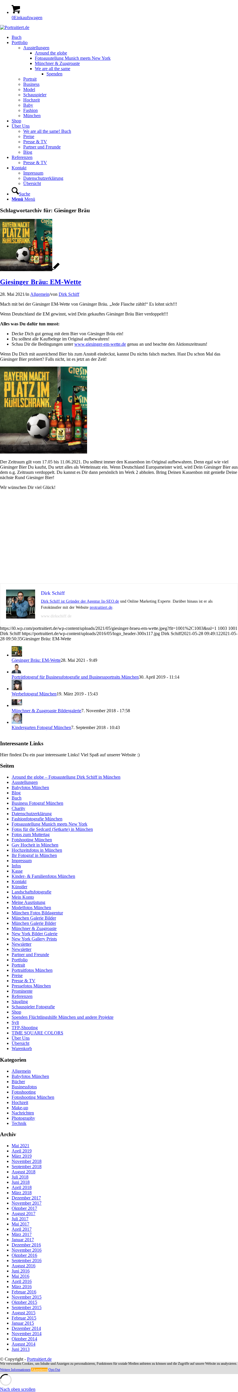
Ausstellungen (25, 782)
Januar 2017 (23, 1239)
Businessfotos (24, 1086)
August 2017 (23, 1213)
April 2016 (22, 1281)
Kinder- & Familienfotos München (43, 876)
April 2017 (22, 1229)
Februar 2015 (24, 1317)
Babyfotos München (30, 787)
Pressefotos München (31, 985)
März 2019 (22, 1156)
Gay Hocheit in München (35, 844)
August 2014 (23, 1344)
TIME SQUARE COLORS (37, 1032)
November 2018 (27, 1161)
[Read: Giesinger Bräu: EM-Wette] (17, 654)
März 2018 (22, 1192)
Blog (16, 792)
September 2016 (27, 1260)
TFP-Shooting (25, 1027)
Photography (23, 1118)
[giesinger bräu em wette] (29, 269)
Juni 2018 (21, 1182)
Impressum (22, 860)
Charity (18, 808)
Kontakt (19, 881)
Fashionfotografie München (37, 818)
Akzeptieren (39, 1370)
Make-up (20, 1107)
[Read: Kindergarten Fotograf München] (17, 722)
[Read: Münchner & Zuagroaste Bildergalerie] (17, 705)
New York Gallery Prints (34, 938)
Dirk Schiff (69, 294)
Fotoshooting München (33, 1097)
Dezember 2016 (26, 1244)
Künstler (19, 886)
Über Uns (21, 1038)
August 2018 (23, 1171)
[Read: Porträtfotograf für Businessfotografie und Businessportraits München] (17, 671)
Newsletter (21, 944)
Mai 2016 (20, 1276)
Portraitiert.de (39, 1359)
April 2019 (22, 1150)
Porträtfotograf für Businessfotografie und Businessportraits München (75, 677)
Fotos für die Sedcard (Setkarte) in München (52, 829)
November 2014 (27, 1333)
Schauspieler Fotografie (33, 1006)
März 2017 (22, 1234)
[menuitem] (125, 37)
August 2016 (23, 1265)
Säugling (20, 1001)
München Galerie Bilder (34, 918)
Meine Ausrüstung (28, 902)
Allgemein (39, 294)
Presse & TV (23, 980)
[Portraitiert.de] (14, 27)
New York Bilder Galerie (34, 933)
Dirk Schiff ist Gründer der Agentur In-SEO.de (80, 601)
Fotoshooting (24, 1092)
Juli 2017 (20, 1218)
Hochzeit (20, 1102)
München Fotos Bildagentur (37, 912)
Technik (19, 1123)
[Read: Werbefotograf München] (17, 688)
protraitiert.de (101, 607)
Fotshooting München (32, 839)
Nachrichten (23, 1112)
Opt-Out (54, 1370)
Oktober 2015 (24, 1302)
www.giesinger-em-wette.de (100, 344)
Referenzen (22, 996)
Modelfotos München (31, 907)
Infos (16, 865)
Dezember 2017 (26, 1197)
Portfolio (20, 959)
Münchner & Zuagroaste (34, 928)
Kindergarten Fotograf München (41, 727)
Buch (16, 797)
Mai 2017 (20, 1223)
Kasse (17, 871)
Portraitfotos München (32, 970)
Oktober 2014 (24, 1338)
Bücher (18, 1081)
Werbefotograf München (34, 693)
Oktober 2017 (24, 1208)
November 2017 (27, 1203)
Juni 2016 (21, 1270)
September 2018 (27, 1166)
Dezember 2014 (26, 1328)
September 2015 (27, 1307)
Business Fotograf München (37, 803)
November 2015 (27, 1297)
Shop (16, 1011)
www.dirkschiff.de (56, 616)
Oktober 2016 (24, 1255)
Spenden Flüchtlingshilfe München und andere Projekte (62, 1017)
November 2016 (27, 1250)
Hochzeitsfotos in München (37, 850)
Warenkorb (22, 1048)
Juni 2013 (21, 1349)
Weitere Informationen (15, 1370)
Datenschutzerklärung (32, 813)
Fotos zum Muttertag (31, 834)
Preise (17, 975)
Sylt (15, 1022)
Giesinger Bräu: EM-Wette (40, 282)
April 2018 (22, 1187)
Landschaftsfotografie (31, 891)
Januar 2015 (23, 1323)
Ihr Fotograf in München (34, 855)
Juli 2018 (20, 1176)
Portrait (18, 965)
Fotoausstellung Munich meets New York (49, 824)
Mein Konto (23, 897)
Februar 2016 (24, 1291)
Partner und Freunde (30, 954)
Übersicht (20, 1043)
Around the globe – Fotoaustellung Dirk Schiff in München (66, 777)
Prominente (22, 991)
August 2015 (23, 1312)
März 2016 (22, 1286)
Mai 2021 (20, 1145)
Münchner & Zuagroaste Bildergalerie (46, 710)
